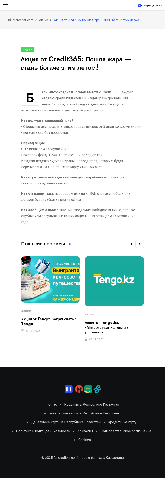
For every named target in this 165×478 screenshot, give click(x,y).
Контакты (85, 431)
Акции (26, 311)
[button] (132, 244)
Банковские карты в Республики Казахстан (84, 413)
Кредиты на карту (122, 422)
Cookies (84, 440)
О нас (52, 404)
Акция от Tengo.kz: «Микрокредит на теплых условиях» (106, 327)
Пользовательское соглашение (125, 431)
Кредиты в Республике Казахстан (91, 404)
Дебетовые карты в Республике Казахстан (66, 422)
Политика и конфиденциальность (43, 431)
